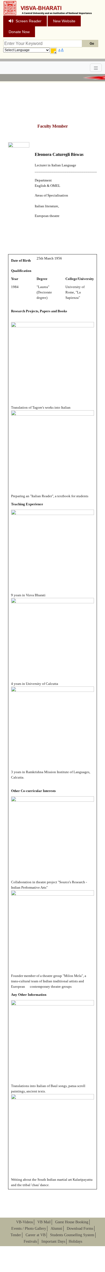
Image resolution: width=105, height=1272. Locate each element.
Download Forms (80, 1229)
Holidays (75, 1241)
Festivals (30, 1241)
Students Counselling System (72, 1235)
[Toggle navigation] (96, 68)
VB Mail (44, 1222)
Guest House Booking (71, 1222)
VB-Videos (24, 1222)
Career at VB (36, 1235)
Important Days (53, 1241)
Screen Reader (28, 21)
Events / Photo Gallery (28, 1229)
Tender (15, 1235)
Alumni (56, 1229)
